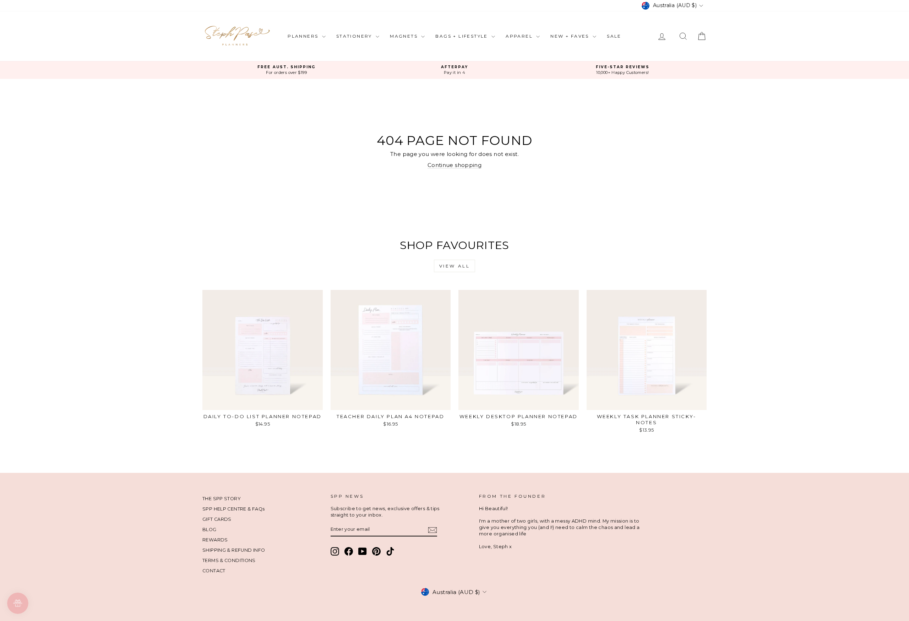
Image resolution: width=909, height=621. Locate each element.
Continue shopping (454, 165)
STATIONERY (355, 36)
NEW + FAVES (570, 36)
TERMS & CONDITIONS (229, 560)
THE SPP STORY (221, 498)
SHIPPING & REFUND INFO (233, 550)
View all (454, 266)
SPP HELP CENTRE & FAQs (233, 509)
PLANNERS (304, 36)
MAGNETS (404, 36)
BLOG (209, 529)
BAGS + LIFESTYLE (462, 36)
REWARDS (215, 539)
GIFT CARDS (217, 519)
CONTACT (213, 570)
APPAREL (520, 36)
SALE (614, 36)
